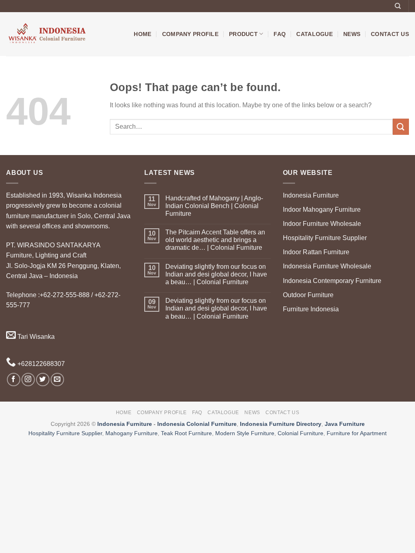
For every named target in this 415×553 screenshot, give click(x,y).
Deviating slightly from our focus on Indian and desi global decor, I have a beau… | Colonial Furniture (216, 274)
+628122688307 (40, 363)
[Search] (398, 6)
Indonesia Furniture (311, 195)
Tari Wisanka (35, 336)
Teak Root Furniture (186, 433)
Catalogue (314, 34)
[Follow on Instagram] (28, 379)
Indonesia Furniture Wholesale (327, 266)
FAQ (280, 34)
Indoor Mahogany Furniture (322, 209)
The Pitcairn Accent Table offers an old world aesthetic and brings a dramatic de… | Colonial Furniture (215, 240)
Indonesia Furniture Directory (280, 424)
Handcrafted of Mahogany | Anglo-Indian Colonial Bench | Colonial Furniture (214, 206)
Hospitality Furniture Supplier (325, 237)
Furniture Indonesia (311, 309)
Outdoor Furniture (308, 294)
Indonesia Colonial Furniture (197, 424)
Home (142, 34)
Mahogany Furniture (131, 433)
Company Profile (190, 34)
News (351, 34)
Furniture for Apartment (357, 433)
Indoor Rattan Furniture (316, 252)
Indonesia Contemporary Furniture (332, 280)
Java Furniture (345, 424)
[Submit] (401, 126)
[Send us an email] (57, 379)
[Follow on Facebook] (13, 379)
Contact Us (390, 34)
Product (243, 34)
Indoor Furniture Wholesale (322, 223)
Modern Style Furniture (244, 433)
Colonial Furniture (300, 433)
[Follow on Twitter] (42, 379)
